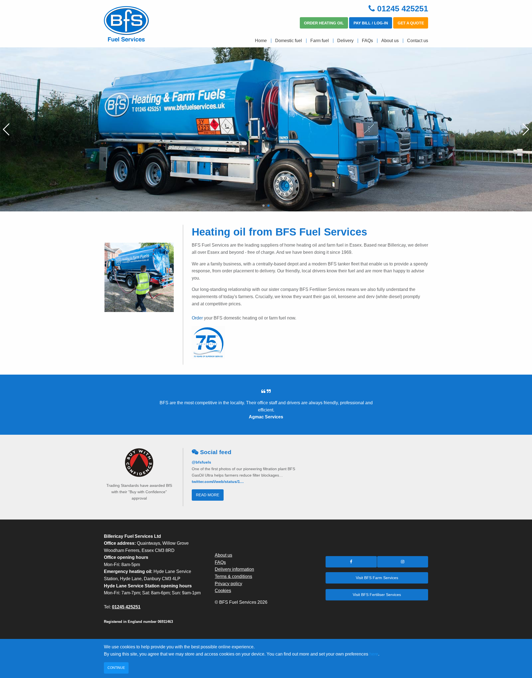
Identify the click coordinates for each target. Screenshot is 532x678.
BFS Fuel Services (141, 24)
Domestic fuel (288, 40)
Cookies (223, 590)
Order (198, 318)
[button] (263, 205)
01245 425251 (402, 8)
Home (261, 40)
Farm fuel (319, 40)
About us (390, 40)
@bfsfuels (201, 462)
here (373, 654)
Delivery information (234, 569)
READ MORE (207, 495)
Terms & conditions (233, 576)
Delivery (345, 40)
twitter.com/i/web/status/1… (218, 481)
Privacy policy (228, 583)
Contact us (417, 40)
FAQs (367, 40)
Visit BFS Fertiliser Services (377, 594)
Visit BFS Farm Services (377, 577)
